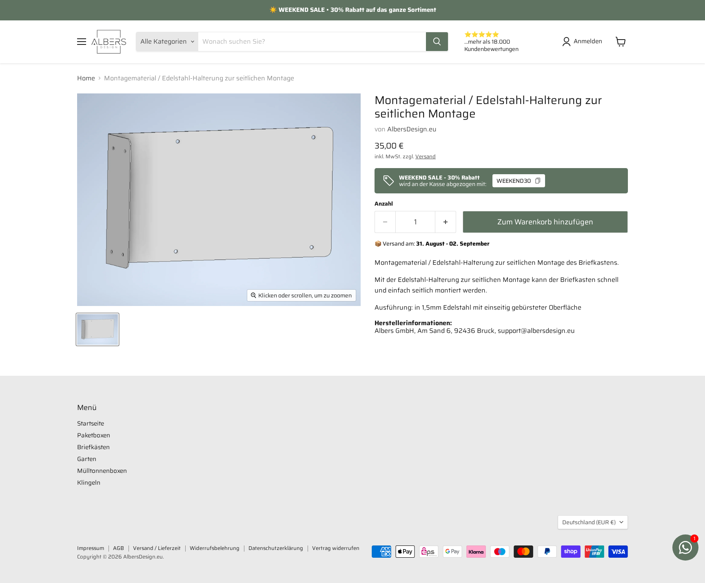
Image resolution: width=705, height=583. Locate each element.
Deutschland (589, 522)
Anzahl (384, 203)
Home (86, 78)
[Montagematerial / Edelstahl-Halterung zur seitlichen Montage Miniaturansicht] (97, 329)
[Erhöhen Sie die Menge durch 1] (445, 222)
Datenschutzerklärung (275, 548)
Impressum (90, 548)
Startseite (90, 423)
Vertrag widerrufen (335, 548)
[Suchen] (437, 41)
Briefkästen (93, 447)
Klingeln (88, 483)
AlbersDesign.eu (412, 129)
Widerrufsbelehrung (214, 548)
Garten (86, 459)
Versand (425, 156)
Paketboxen (93, 435)
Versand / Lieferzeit (157, 548)
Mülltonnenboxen (102, 471)
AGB (118, 548)
